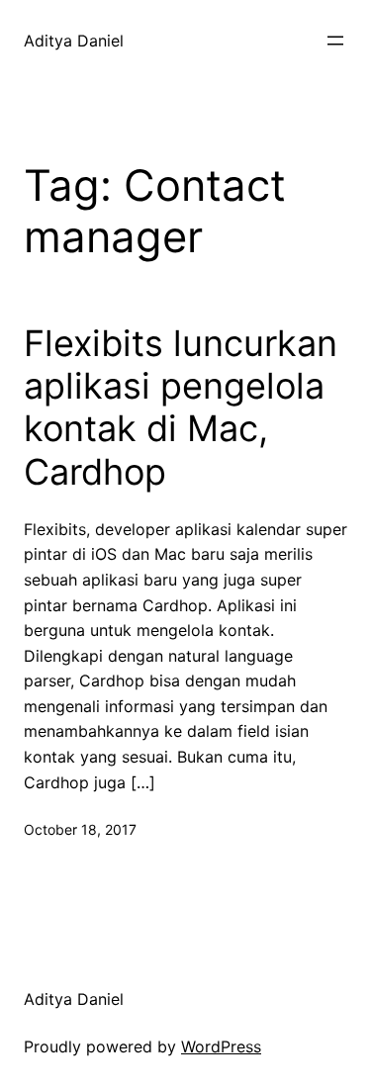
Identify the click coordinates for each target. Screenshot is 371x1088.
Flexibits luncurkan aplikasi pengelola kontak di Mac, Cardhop (180, 408)
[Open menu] (335, 40)
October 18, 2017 (80, 829)
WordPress (221, 1046)
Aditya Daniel (74, 40)
